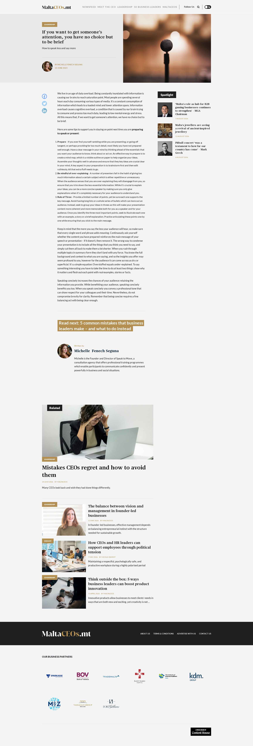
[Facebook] (45, 97)
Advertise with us (186, 634)
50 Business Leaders (147, 7)
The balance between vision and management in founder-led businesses (115, 511)
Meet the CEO (107, 7)
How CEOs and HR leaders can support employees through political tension (119, 547)
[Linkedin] (45, 111)
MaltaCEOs (170, 7)
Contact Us (205, 634)
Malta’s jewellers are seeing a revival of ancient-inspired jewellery (192, 128)
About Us (145, 634)
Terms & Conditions (163, 634)
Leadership (124, 7)
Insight (47, 541)
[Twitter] (45, 104)
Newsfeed (89, 7)
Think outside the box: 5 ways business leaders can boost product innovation (118, 584)
